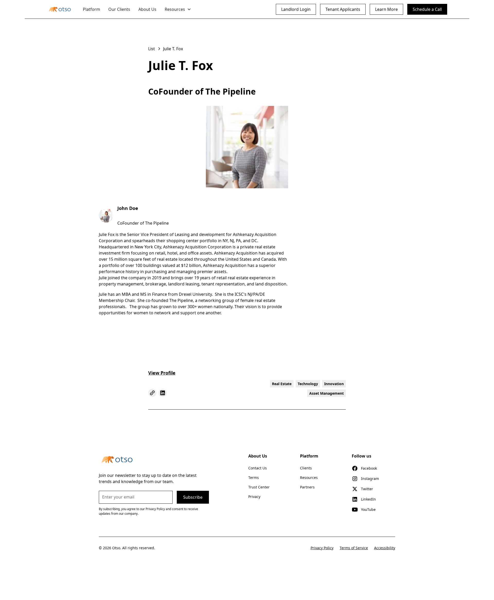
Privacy (254, 496)
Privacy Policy (322, 547)
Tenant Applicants (342, 9)
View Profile (161, 373)
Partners (307, 487)
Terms (253, 477)
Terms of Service (354, 547)
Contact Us (257, 468)
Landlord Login (296, 9)
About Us (147, 9)
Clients (306, 468)
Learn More (386, 9)
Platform (91, 9)
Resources (309, 477)
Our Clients (119, 9)
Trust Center (259, 487)
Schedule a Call (427, 9)
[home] (60, 9)
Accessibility (384, 547)
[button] (178, 9)
